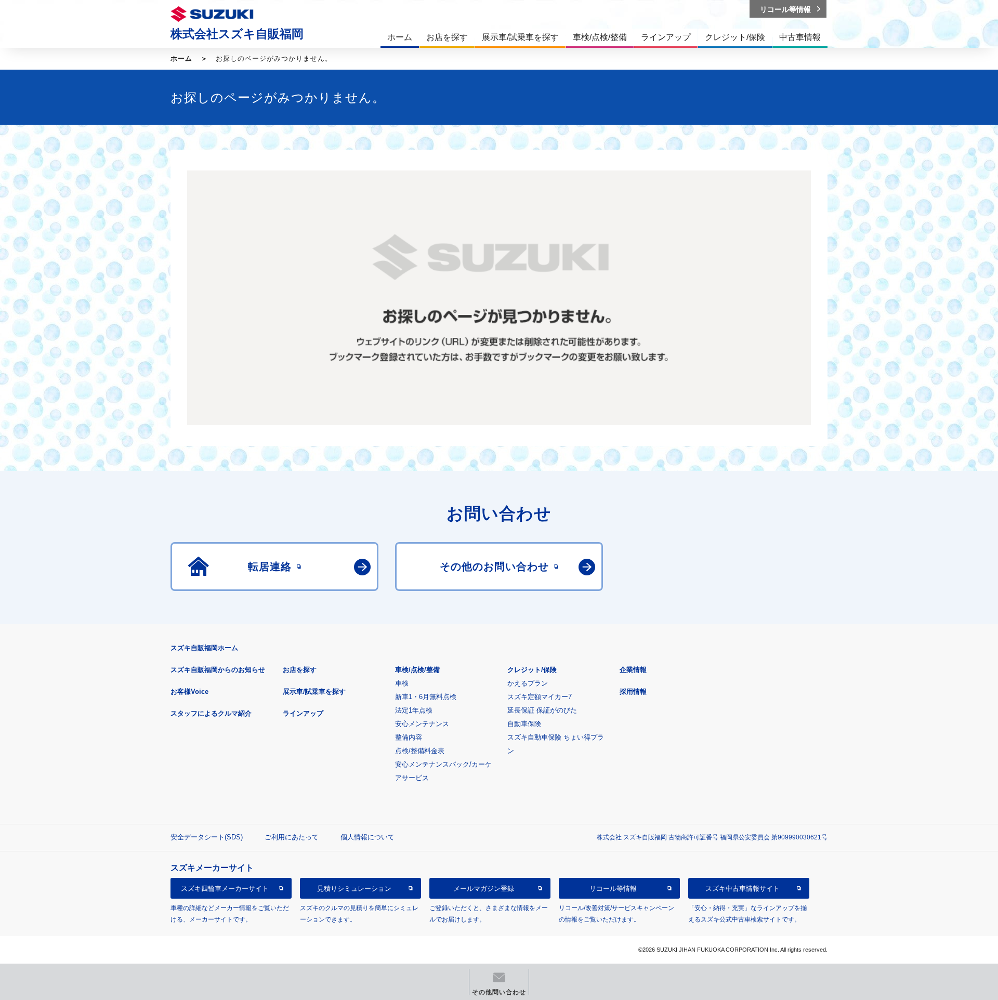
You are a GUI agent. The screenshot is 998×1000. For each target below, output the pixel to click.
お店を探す (300, 670)
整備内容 (408, 737)
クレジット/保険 (532, 670)
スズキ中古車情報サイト (742, 888)
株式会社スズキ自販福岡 (237, 34)
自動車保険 (524, 724)
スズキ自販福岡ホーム (204, 648)
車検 (402, 683)
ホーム (181, 58)
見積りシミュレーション (354, 888)
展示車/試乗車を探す (314, 691)
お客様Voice (189, 691)
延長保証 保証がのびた (542, 710)
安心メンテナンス (422, 724)
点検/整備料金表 (419, 751)
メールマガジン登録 (483, 888)
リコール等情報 (613, 888)
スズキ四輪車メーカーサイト (225, 888)
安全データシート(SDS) (206, 837)
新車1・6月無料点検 (425, 697)
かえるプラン (527, 683)
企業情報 (633, 670)
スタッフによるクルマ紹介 (211, 713)
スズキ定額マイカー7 (539, 697)
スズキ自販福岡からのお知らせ (217, 670)
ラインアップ (303, 713)
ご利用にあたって (292, 837)
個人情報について (367, 837)
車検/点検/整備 (417, 670)
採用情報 (633, 691)
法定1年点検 (413, 710)
